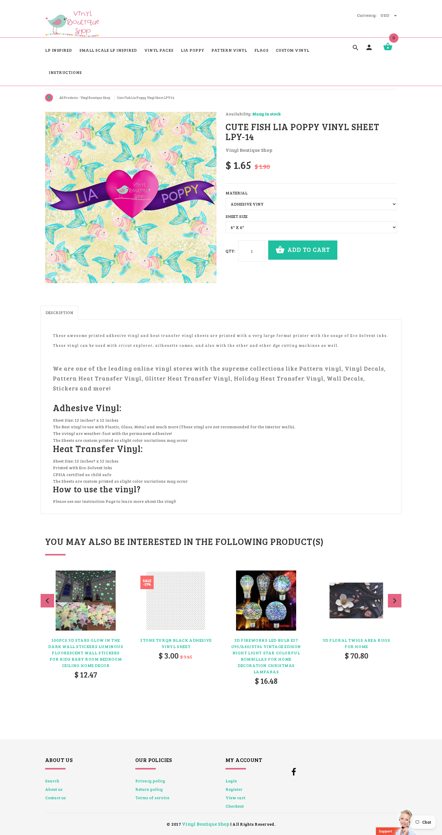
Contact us (55, 797)
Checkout (235, 806)
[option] (86, 640)
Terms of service (152, 797)
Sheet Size (236, 216)
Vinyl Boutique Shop (205, 824)
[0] (388, 50)
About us (54, 789)
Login (231, 781)
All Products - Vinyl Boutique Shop (85, 98)
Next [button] (394, 600)
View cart (235, 797)
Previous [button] (47, 600)
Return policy (149, 789)
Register (234, 789)
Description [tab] (59, 312)
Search (52, 781)
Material (236, 193)
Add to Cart (308, 249)
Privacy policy (150, 781)
